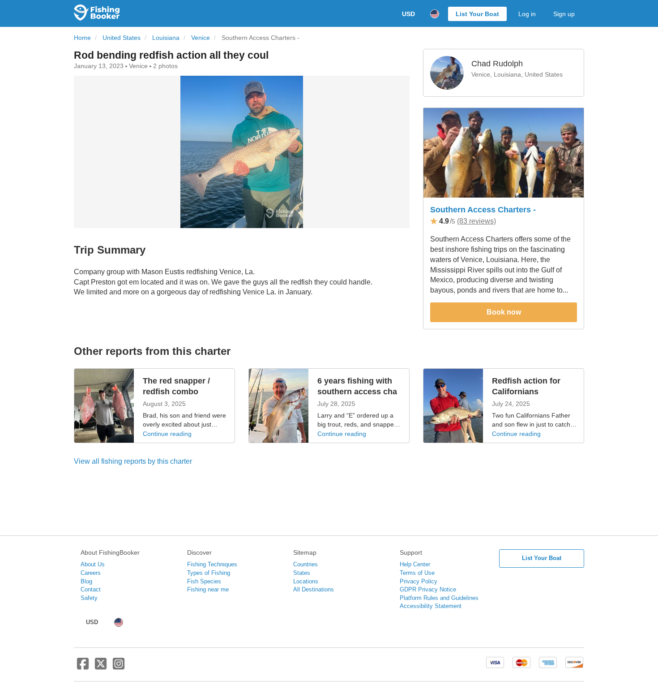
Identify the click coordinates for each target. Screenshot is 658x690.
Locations (305, 581)
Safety (89, 598)
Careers (91, 572)
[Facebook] (83, 667)
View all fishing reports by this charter (133, 461)
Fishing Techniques (212, 564)
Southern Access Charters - (483, 209)
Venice (200, 37)
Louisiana (165, 37)
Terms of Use (417, 572)
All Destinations (313, 589)
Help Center (415, 564)
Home (82, 37)
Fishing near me (208, 589)
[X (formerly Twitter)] (100, 667)
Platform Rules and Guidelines (439, 598)
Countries (305, 564)
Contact (91, 589)
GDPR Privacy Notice (428, 589)
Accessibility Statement (430, 606)
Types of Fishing (208, 572)
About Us (93, 564)
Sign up (564, 13)
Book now (504, 312)
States (301, 572)
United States (122, 37)
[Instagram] (118, 667)
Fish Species (204, 581)
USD (408, 13)
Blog (86, 581)
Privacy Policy (418, 581)
